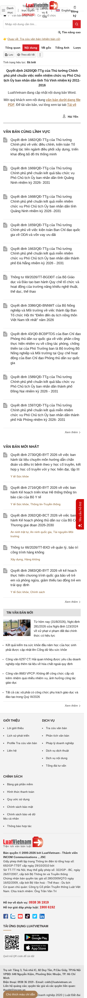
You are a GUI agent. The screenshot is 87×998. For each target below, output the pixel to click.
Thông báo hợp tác (19, 826)
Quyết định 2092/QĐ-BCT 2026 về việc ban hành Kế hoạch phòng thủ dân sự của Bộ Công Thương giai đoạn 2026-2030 (46, 520)
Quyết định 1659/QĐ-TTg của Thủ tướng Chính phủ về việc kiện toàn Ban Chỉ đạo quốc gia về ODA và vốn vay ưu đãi (45, 230)
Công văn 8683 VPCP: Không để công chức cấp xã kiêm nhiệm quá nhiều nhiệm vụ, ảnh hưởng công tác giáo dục (41, 678)
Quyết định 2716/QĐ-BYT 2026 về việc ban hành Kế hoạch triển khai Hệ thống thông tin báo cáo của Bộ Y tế (43, 492)
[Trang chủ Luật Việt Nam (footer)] (42, 842)
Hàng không (32, 559)
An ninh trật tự (20, 532)
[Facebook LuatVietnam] (5, 917)
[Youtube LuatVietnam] (20, 917)
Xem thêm (72, 432)
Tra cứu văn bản (56, 728)
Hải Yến (72, 116)
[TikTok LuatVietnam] (27, 917)
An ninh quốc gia (41, 532)
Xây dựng (17, 559)
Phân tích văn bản (57, 735)
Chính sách (37, 592)
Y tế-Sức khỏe (20, 476)
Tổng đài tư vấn (56, 765)
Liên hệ (12, 750)
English (65, 10)
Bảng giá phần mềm (20, 784)
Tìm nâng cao (71, 32)
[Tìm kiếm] (77, 24)
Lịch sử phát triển (18, 735)
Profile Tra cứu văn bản (22, 743)
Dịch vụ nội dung (56, 758)
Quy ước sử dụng (18, 799)
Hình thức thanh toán (20, 791)
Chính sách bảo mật (20, 806)
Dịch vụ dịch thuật (57, 750)
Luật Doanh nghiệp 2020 (46, 995)
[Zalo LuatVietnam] (13, 917)
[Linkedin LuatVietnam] (42, 917)
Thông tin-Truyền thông (45, 504)
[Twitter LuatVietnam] (34, 917)
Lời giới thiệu (15, 728)
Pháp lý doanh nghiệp (60, 743)
